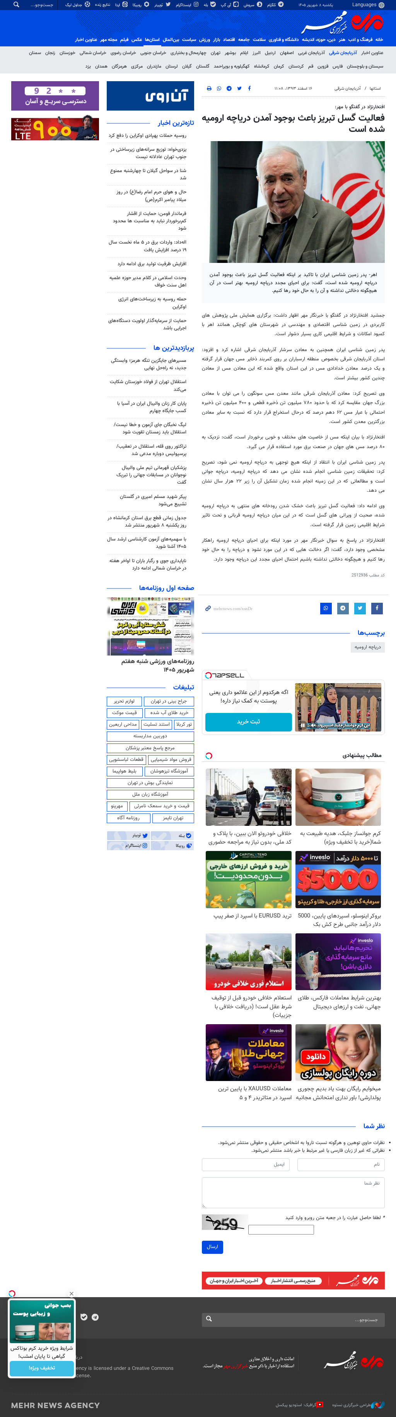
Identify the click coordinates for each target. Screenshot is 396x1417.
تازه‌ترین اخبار (176, 123)
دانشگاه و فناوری (284, 39)
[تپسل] (208, 675)
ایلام (244, 52)
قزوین (322, 66)
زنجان (50, 52)
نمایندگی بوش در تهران (150, 783)
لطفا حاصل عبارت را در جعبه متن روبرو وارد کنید (335, 1218)
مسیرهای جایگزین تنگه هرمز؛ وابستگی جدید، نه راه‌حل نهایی (148, 364)
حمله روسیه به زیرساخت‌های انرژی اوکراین (152, 302)
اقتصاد (229, 39)
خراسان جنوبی (153, 52)
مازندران (154, 66)
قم (310, 66)
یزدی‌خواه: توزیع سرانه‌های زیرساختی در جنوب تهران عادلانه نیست (148, 153)
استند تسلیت (156, 724)
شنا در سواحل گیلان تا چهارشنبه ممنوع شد (148, 174)
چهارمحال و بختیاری (189, 52)
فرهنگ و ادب (360, 39)
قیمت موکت (124, 713)
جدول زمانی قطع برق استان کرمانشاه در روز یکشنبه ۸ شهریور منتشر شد (147, 521)
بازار (216, 39)
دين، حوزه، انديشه (319, 39)
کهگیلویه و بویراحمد (232, 66)
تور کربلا (184, 724)
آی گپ (226, 5)
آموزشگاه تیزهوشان (169, 771)
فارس (338, 66)
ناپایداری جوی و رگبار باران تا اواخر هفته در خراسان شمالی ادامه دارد (147, 564)
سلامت (259, 39)
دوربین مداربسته (150, 736)
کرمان (279, 66)
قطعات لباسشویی (126, 760)
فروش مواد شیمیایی (171, 760)
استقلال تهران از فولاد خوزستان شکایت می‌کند (148, 385)
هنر (342, 39)
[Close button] (71, 1294)
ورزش (204, 39)
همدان (101, 66)
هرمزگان (119, 66)
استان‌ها (152, 39)
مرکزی (137, 66)
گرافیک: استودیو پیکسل (296, 1405)
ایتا (118, 5)
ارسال (212, 1247)
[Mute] (313, 725)
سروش (250, 5)
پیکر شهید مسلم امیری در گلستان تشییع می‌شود (153, 500)
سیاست (189, 39)
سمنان (35, 52)
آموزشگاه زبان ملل (150, 794)
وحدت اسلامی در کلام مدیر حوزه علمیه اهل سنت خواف (147, 281)
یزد (88, 66)
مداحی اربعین (123, 724)
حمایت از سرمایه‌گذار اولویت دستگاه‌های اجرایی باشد (147, 324)
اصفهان (287, 52)
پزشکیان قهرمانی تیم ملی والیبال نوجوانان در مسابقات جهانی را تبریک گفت (151, 475)
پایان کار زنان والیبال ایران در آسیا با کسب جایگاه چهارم (151, 407)
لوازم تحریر (124, 701)
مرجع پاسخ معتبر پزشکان (150, 748)
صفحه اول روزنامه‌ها (166, 588)
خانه (379, 39)
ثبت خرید (248, 722)
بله (206, 5)
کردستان (296, 66)
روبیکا (138, 5)
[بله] (84, 1318)
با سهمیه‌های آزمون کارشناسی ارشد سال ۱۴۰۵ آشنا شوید (146, 543)
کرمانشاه (262, 66)
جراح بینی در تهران (169, 701)
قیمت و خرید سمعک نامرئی (161, 806)
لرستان (172, 66)
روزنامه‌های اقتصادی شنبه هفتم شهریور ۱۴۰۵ (156, 666)
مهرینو (117, 806)
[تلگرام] (95, 1318)
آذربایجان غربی (311, 52)
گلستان (203, 66)
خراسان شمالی (93, 52)
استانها (375, 88)
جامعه (244, 39)
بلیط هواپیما (125, 771)
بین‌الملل (171, 39)
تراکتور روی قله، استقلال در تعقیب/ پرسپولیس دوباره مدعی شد (151, 450)
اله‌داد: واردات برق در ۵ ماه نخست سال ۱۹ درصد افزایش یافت (147, 246)
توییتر (159, 5)
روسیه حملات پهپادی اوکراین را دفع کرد (147, 136)
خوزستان (67, 52)
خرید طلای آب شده (169, 713)
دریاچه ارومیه (368, 647)
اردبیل (270, 52)
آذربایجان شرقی (343, 52)
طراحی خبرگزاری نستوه (351, 1405)
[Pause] (302, 725)
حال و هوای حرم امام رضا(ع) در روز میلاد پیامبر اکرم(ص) (151, 195)
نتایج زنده (103, 5)
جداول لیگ (74, 5)
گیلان (187, 66)
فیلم (124, 39)
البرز (257, 52)
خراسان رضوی (123, 52)
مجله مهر (108, 39)
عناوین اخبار (372, 52)
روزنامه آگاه (128, 818)
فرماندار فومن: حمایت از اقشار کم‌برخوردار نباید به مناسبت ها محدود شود (149, 221)
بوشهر (230, 52)
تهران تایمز (173, 818)
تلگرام (272, 5)
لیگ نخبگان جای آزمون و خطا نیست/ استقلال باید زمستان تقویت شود (150, 428)
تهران (215, 52)
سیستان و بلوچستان (365, 66)
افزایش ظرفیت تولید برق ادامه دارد (152, 264)
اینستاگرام (184, 5)
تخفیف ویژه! (42, 1368)
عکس (136, 39)
